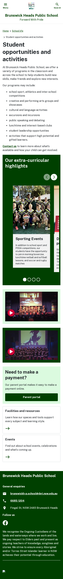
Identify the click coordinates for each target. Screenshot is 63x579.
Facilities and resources (22, 411)
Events (10, 439)
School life (17, 31)
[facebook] (5, 524)
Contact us (9, 146)
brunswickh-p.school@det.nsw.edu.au (33, 493)
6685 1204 (17, 500)
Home (6, 31)
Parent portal (31, 397)
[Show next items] (54, 177)
